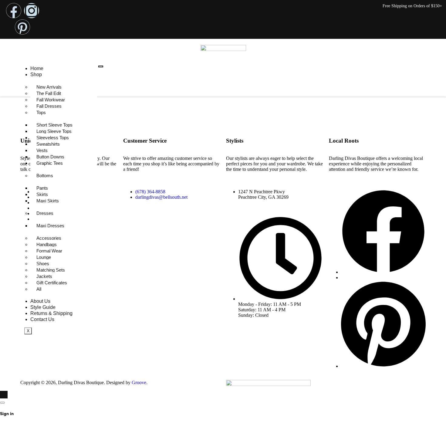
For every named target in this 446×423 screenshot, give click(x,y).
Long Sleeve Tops (54, 131)
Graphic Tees (49, 163)
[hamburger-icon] (100, 66)
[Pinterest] (22, 27)
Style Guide (43, 307)
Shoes (42, 263)
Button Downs (50, 156)
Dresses (44, 213)
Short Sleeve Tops (54, 124)
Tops (41, 112)
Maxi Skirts (47, 200)
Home (36, 68)
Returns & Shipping (51, 313)
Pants (42, 188)
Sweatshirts (48, 144)
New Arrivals (49, 87)
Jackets (44, 276)
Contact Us (42, 319)
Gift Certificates (51, 282)
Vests (42, 150)
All (38, 289)
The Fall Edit (48, 93)
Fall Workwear (50, 99)
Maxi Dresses (50, 225)
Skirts (42, 194)
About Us (40, 301)
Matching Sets (50, 269)
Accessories (48, 238)
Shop (36, 74)
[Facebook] (13, 10)
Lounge (43, 257)
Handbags (46, 244)
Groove (139, 382)
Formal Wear (49, 250)
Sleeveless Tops (52, 137)
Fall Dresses (49, 106)
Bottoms (44, 175)
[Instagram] (31, 10)
